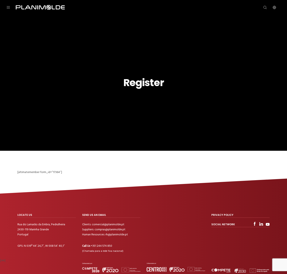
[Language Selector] (271, 7)
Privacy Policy (222, 215)
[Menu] (11, 7)
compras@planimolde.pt (110, 229)
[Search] (262, 7)
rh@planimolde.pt (116, 234)
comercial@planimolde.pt (108, 224)
